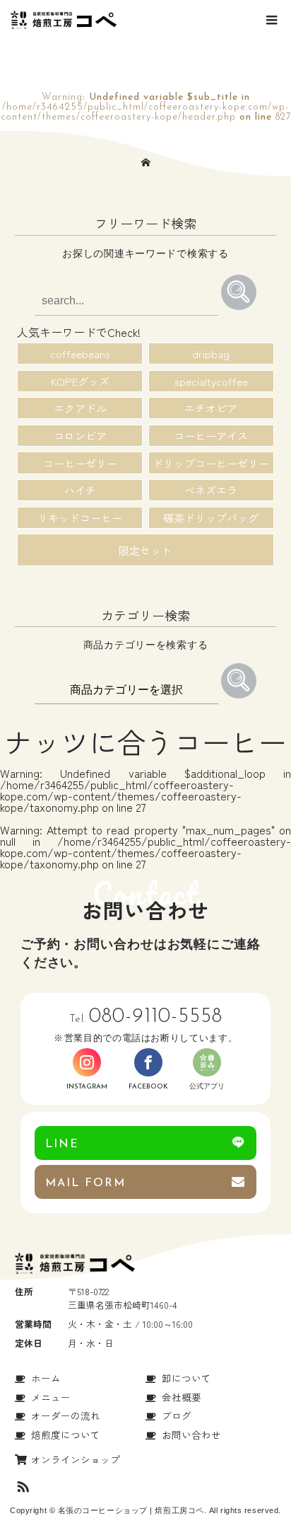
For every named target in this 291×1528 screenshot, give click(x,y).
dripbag (211, 353)
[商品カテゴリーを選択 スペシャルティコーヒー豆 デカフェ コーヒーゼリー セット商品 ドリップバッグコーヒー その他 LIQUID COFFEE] (128, 688)
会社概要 (181, 1397)
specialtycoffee (211, 381)
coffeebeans (80, 353)
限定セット (145, 550)
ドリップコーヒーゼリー (211, 463)
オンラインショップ (75, 1459)
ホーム (46, 1378)
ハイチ (80, 490)
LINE (62, 1144)
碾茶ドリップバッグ (211, 517)
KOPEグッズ (80, 381)
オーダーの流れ (65, 1415)
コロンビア (80, 435)
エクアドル (80, 408)
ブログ (176, 1415)
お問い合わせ (191, 1435)
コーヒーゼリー (80, 463)
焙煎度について (65, 1435)
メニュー (51, 1397)
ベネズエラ (210, 490)
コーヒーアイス (211, 435)
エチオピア (210, 408)
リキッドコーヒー (79, 517)
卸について (186, 1378)
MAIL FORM (85, 1183)
